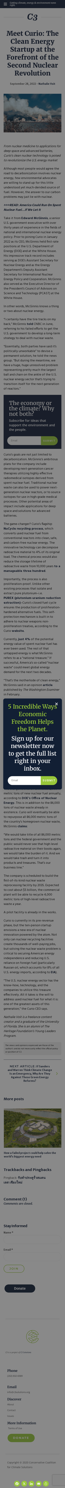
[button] (56, 704)
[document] (32, 744)
